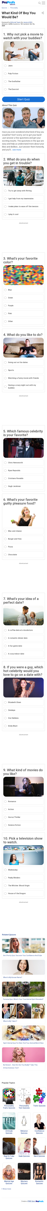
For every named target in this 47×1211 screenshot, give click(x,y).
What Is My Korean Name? (12, 977)
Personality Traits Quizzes (9, 1107)
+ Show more (6, 1189)
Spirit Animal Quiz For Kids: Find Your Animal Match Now (23, 1043)
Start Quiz (23, 99)
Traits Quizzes (39, 1106)
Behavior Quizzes (24, 1132)
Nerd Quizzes (39, 1156)
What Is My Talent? (10, 1021)
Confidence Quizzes (39, 1132)
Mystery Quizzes (24, 1182)
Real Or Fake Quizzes (9, 1157)
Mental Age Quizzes (9, 1182)
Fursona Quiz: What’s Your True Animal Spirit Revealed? (23, 999)
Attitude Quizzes (9, 1132)
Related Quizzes (9, 935)
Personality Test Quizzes (24, 1107)
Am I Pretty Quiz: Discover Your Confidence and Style (22, 955)
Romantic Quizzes (39, 1182)
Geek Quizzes (24, 1156)
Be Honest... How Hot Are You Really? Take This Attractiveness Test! (20, 1066)
